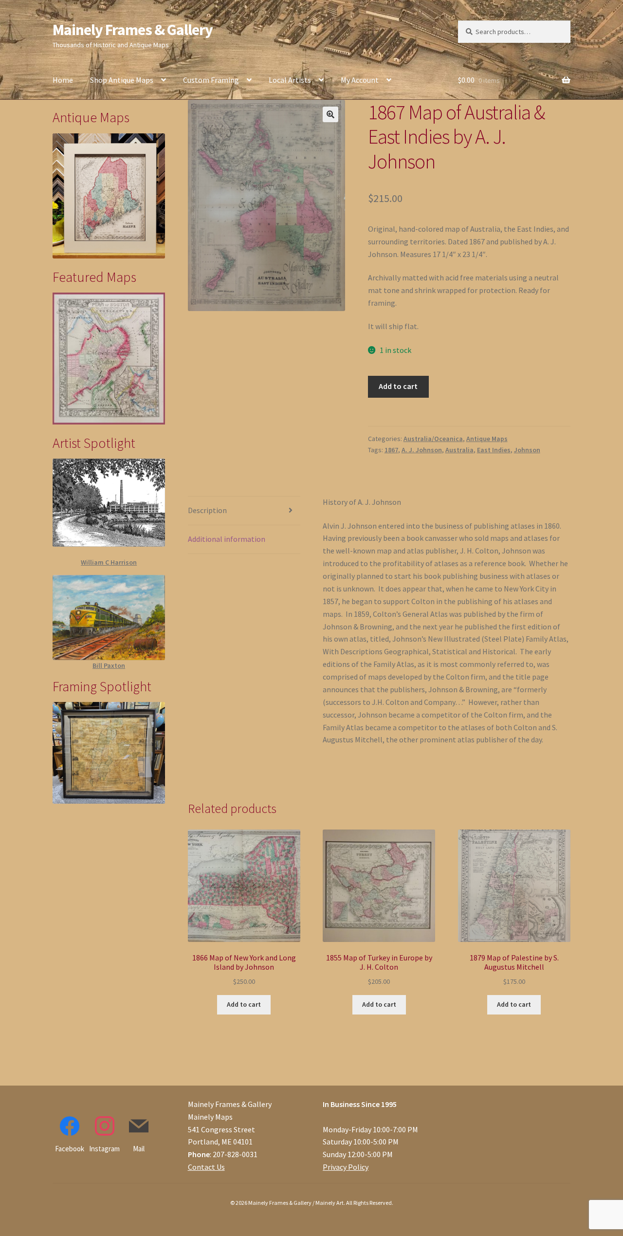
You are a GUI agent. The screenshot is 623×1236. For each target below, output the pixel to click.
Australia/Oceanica (433, 438)
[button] (330, 114)
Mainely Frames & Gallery (133, 29)
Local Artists (290, 80)
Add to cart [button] (244, 1004)
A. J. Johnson (422, 449)
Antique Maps (487, 438)
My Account (360, 80)
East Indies (494, 449)
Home (63, 80)
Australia (459, 449)
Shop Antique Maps (121, 80)
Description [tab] (207, 510)
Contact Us (206, 1167)
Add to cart (398, 386)
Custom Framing (211, 80)
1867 (391, 449)
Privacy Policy (345, 1167)
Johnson (527, 449)
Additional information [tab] (226, 539)
